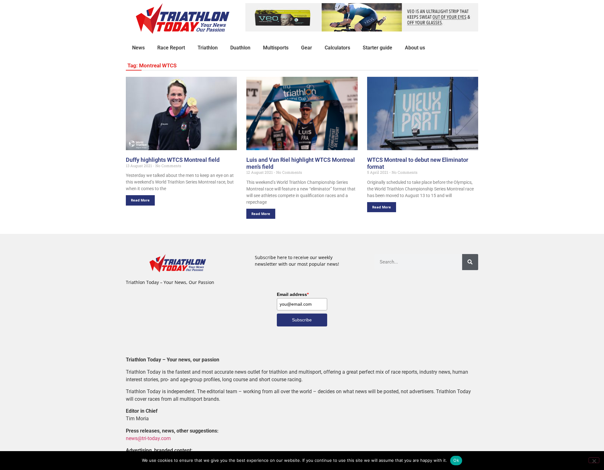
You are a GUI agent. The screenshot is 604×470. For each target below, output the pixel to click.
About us (415, 48)
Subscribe (302, 319)
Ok (456, 460)
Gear (306, 48)
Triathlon (208, 48)
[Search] (470, 262)
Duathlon (240, 48)
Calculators (337, 48)
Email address (293, 294)
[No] (594, 460)
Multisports (275, 48)
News (138, 48)
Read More (140, 200)
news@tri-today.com (148, 438)
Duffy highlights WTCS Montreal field (173, 159)
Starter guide (377, 48)
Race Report (171, 48)
